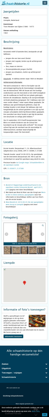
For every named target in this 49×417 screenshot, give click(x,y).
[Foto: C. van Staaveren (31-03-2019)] (8, 250)
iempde (20, 204)
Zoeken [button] (5, 364)
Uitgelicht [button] (6, 368)
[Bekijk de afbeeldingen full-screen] (24, 234)
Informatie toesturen (13, 336)
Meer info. (36, 411)
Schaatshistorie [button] (9, 377)
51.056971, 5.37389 (15, 168)
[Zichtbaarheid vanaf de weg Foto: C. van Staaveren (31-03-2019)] (41, 250)
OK (44, 415)
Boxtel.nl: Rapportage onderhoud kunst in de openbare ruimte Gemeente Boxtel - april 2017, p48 (24, 187)
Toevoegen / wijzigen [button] (12, 373)
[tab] (24, 364)
